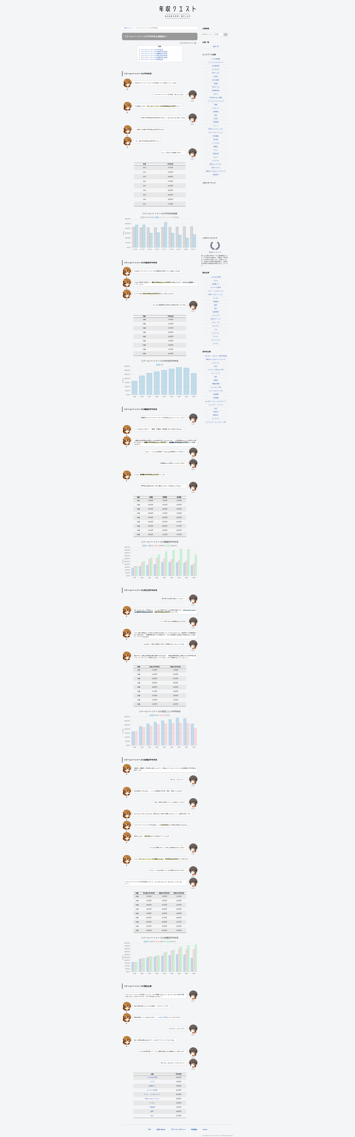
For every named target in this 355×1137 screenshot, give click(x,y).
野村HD (215, 415)
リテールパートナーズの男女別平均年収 (154, 55)
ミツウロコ (215, 143)
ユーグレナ (215, 160)
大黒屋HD (215, 312)
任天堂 (215, 76)
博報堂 (215, 146)
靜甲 (152, 1111)
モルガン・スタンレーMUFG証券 (216, 356)
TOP (149, 1129)
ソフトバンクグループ (215, 62)
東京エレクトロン (216, 164)
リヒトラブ (215, 315)
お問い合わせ (160, 1129)
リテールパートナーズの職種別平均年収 (154, 53)
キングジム (215, 333)
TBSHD (215, 412)
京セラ (215, 94)
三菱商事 (216, 394)
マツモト (152, 1103)
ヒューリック (215, 373)
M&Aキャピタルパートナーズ (215, 171)
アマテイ (216, 336)
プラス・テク (215, 322)
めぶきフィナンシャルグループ (215, 401)
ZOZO (216, 118)
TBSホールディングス (215, 129)
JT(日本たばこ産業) (215, 97)
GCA (215, 366)
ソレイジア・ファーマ (215, 405)
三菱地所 (216, 122)
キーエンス (215, 363)
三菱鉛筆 (152, 1107)
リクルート (215, 108)
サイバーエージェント (215, 132)
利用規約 (194, 1129)
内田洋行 (216, 175)
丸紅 (215, 408)
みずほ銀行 (215, 80)
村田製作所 (215, 90)
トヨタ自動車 (215, 59)
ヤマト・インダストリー (152, 1094)
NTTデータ (215, 87)
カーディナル (215, 340)
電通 (215, 104)
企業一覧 (216, 46)
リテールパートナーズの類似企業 (152, 59)
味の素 (215, 139)
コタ (215, 329)
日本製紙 (216, 136)
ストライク (215, 418)
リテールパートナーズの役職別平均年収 (154, 57)
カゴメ (215, 157)
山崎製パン (152, 1086)
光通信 (215, 380)
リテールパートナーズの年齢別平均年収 (154, 52)
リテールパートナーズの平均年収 (152, 50)
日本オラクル (215, 167)
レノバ (215, 125)
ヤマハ (215, 150)
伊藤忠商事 (215, 384)
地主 (215, 376)
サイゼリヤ (215, 69)
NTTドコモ (215, 73)
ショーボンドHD (215, 387)
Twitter (205, 1129)
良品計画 (216, 153)
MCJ (152, 1116)
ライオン (216, 343)
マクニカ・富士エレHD (215, 369)
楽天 (215, 115)
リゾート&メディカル (216, 391)
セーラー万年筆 (152, 1090)
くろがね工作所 (161, 1017)
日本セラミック (216, 319)
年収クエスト (128, 28)
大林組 (215, 83)
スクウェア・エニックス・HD (216, 422)
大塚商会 (216, 111)
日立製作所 (215, 66)
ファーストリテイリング (216, 101)
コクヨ (152, 1081)
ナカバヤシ (215, 326)
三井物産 (216, 398)
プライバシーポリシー (178, 1129)
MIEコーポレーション (152, 1098)
